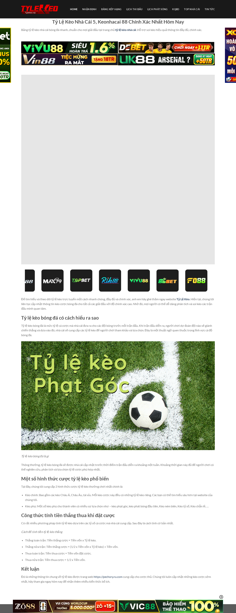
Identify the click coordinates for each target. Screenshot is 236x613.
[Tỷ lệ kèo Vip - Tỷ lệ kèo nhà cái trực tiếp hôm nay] (39, 9)
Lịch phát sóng (157, 9)
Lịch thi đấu (134, 9)
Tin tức (210, 9)
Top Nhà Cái (192, 9)
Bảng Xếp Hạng (111, 9)
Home (73, 9)
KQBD (175, 9)
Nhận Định (89, 9)
